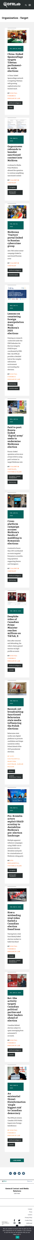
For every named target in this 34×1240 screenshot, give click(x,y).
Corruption (12, 187)
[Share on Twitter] (19, 1173)
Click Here (17, 1193)
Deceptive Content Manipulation (14, 477)
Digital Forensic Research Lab (14, 95)
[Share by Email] (10, 1173)
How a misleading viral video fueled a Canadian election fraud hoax (14, 921)
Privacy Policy (28, 1217)
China (10, 107)
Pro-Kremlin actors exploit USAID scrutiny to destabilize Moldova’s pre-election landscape (16, 826)
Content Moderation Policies (15, 776)
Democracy (12, 384)
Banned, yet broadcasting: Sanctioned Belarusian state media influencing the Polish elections (16, 719)
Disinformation (13, 275)
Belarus (11, 771)
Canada (11, 670)
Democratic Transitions (12, 192)
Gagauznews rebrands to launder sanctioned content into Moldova (15, 153)
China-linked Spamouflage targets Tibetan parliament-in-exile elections (15, 62)
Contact (30, 1209)
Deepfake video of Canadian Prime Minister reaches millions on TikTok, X (14, 626)
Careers (30, 1215)
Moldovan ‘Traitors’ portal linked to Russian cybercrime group (15, 239)
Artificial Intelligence (15, 103)
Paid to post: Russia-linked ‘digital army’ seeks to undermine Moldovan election (15, 437)
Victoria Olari (15, 472)
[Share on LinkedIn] (23, 1173)
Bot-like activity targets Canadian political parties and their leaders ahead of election (15, 1009)
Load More (17, 1160)
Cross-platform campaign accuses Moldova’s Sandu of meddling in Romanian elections (15, 532)
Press (30, 1212)
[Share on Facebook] (14, 1173)
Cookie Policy (28, 1220)
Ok (17, 1237)
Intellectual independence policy (28, 1226)
